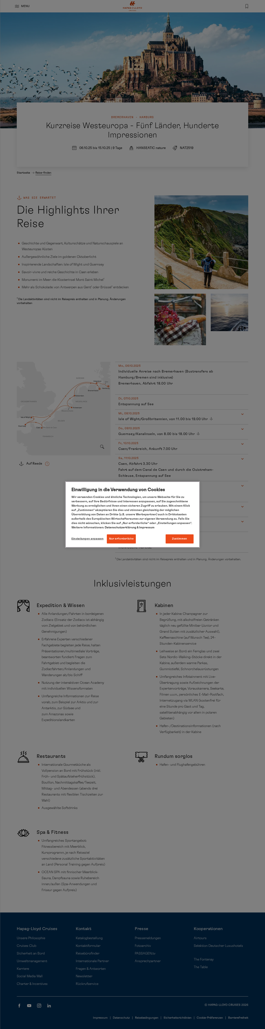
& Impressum (145, 527)
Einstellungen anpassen (87, 538)
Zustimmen (179, 538)
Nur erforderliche (121, 538)
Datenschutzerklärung (120, 527)
